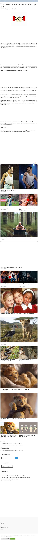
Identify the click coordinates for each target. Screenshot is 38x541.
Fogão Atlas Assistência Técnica (7, 480)
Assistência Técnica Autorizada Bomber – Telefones (12, 445)
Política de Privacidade (4, 527)
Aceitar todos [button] (13, 538)
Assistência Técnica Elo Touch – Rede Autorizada (12, 443)
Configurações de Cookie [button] (5, 538)
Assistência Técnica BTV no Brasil (7, 474)
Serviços (3, 441)
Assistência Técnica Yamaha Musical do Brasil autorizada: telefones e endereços (15, 477)
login (10, 450)
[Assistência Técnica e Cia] (3, 1)
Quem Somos (2, 525)
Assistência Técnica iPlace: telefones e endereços (10, 479)
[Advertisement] (19, 35)
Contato (1, 529)
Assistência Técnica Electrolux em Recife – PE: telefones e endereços (13, 475)
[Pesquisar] (16, 458)
